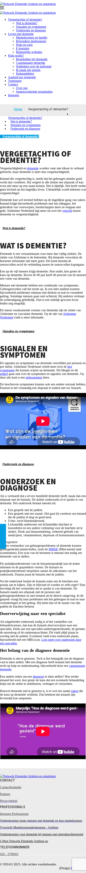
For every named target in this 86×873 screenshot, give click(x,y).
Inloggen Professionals (14, 814)
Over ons (22, 88)
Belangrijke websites (29, 52)
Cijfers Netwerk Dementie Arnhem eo (24, 841)
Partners (5, 794)
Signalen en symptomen (31, 26)
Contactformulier (10, 787)
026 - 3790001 (9, 854)
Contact (13, 84)
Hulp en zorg (24, 44)
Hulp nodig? (16, 55)
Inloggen (13, 95)
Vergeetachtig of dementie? (25, 19)
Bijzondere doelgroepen (31, 41)
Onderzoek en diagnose (31, 30)
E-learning (22, 48)
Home (18, 109)
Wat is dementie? (26, 23)
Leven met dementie (21, 34)
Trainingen (15, 80)
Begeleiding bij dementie (31, 59)
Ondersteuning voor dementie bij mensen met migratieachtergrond (41, 834)
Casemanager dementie (30, 62)
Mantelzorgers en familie (31, 37)
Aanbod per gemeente (22, 77)
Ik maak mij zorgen (28, 70)
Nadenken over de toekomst (33, 66)
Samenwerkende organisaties (34, 91)
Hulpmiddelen (25, 73)
